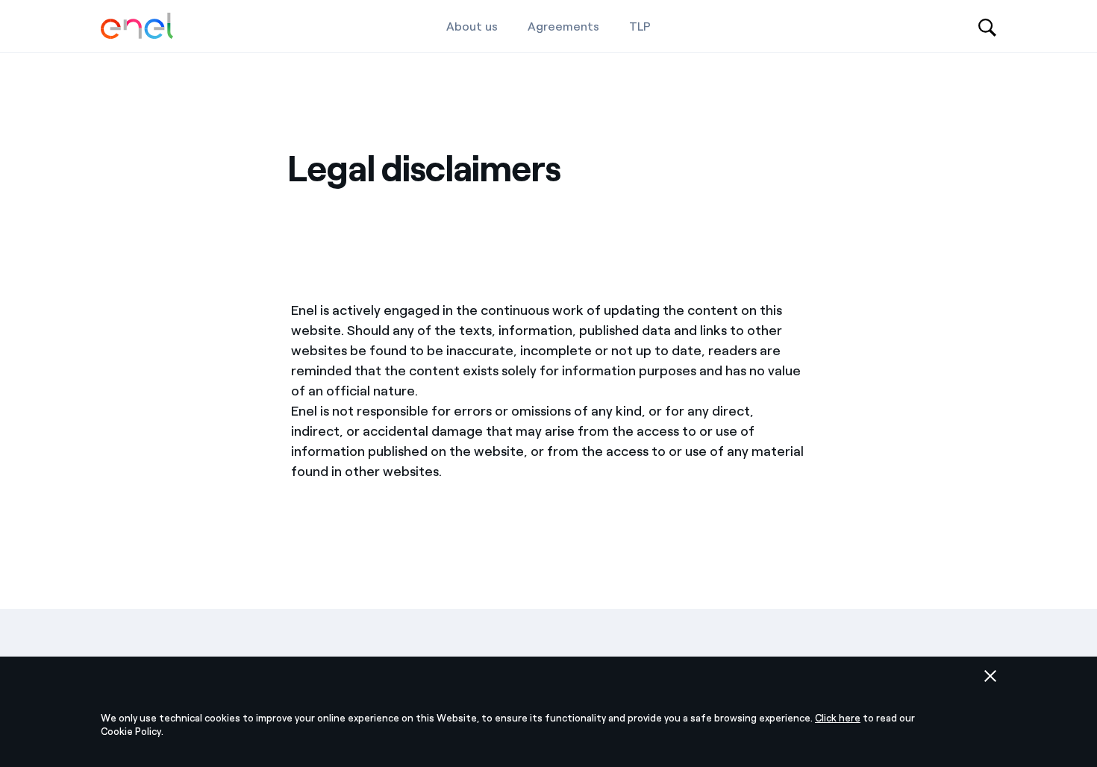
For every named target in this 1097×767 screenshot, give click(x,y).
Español (312, 629)
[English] (137, 26)
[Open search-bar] (987, 26)
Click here (837, 718)
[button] (990, 676)
